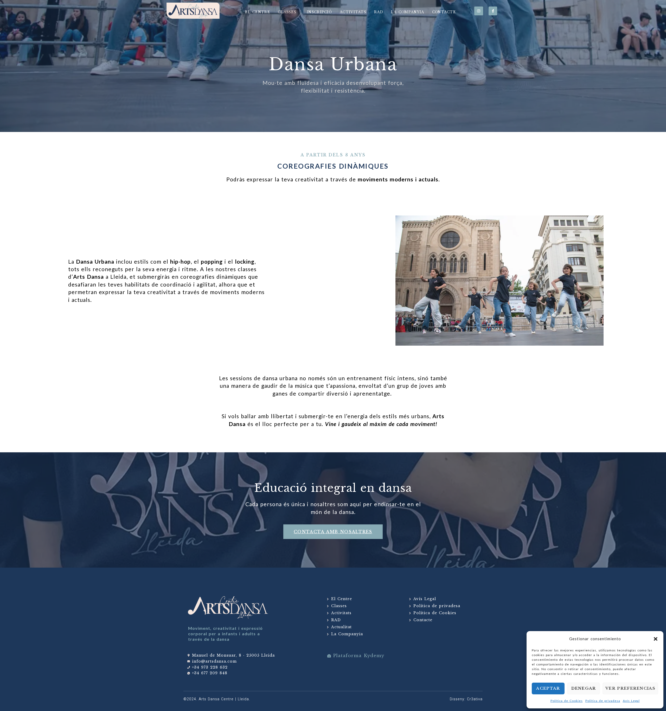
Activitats (353, 12)
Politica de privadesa (602, 701)
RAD (378, 12)
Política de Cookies (566, 701)
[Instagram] (478, 11)
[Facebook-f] (493, 11)
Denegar (583, 688)
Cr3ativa (475, 699)
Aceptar (548, 688)
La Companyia (407, 12)
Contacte (444, 12)
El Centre (257, 12)
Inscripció (319, 12)
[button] (655, 639)
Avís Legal (631, 701)
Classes (287, 12)
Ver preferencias (630, 688)
